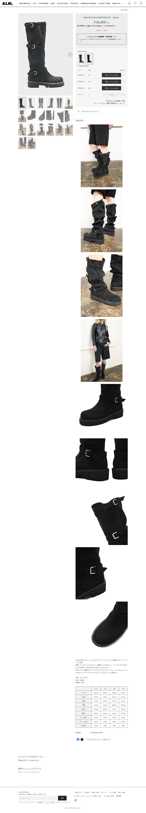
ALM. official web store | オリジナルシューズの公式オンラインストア (7, 3)
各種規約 (118, 796)
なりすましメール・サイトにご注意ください (88, 796)
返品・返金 (121, 792)
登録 (62, 798)
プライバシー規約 (49, 802)
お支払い (87, 792)
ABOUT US (116, 3)
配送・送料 (95, 792)
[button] (70, 54)
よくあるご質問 (109, 796)
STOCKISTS (74, 3)
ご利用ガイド (78, 792)
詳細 (81, 41)
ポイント (104, 792)
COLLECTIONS (62, 3)
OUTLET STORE (104, 3)
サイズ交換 (112, 792)
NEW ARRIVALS (25, 3)
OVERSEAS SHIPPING (88, 3)
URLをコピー (107, 739)
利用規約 (39, 802)
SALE (35, 3)
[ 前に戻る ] (124, 10)
